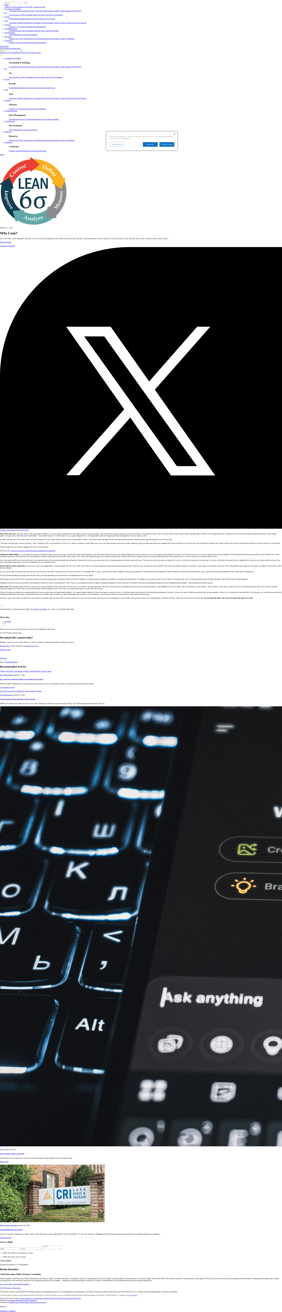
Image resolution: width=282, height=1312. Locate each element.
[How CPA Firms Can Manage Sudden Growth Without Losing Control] (25, 671)
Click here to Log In (31, 646)
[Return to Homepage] (10, 1288)
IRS (23, 15)
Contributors (70, 39)
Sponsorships (41, 43)
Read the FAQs (5, 650)
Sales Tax (37, 15)
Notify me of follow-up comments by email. (18, 1253)
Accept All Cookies (166, 144)
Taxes (11, 15)
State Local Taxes (47, 15)
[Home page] (10, 48)
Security (77, 23)
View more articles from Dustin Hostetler (15, 1284)
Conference (8, 41)
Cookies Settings (117, 144)
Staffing (56, 31)
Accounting (13, 11)
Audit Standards (66, 11)
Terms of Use (62, 1298)
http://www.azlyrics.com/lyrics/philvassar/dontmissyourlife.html (33, 551)
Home (6, 5)
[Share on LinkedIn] (7, 246)
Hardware (70, 23)
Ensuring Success (15, 43)
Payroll (6, 17)
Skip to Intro (4, 46)
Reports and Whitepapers (37, 39)
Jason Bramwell (5, 1238)
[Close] (174, 133)
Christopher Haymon (7, 687)
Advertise (46, 1298)
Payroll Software (40, 19)
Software (83, 23)
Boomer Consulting (40, 609)
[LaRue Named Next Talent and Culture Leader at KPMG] (21, 691)
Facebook (3, 1311)
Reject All (150, 144)
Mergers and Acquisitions (44, 31)
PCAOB (75, 11)
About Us (8, 7)
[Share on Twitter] (141, 528)
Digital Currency (61, 23)
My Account (34, 7)
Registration (25, 43)
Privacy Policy (133, 1295)
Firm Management (10, 29)
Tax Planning (58, 15)
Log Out (42, 7)
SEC (80, 11)
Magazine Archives (23, 1300)
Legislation (29, 15)
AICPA (25, 31)
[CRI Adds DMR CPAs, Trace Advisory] (52, 1222)
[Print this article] (22, 530)
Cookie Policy (72, 1298)
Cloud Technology (48, 23)
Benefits (17, 19)
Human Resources (27, 19)
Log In (14, 7)
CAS (18, 27)
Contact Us (29, 1298)
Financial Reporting (28, 11)
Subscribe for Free (23, 7)
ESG (19, 11)
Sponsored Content (59, 39)
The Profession (9, 33)
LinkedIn (12, 1311)
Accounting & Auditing (12, 9)
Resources (8, 37)
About (22, 1298)
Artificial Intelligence (24, 23)
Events (25, 39)
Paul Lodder (4, 1162)
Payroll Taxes (50, 19)
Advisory (7, 25)
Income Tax (17, 15)
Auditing (57, 11)
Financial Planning (26, 27)
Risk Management (39, 27)
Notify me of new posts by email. (14, 1257)
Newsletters (11, 1300)
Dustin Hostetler (5, 242)
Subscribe (3, 658)
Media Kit (53, 1298)
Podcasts (49, 39)
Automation (36, 23)
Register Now (5, 646)
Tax (5, 13)
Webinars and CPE (15, 39)
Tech (6, 21)
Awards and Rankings (29, 35)
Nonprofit (39, 11)
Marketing (31, 31)
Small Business (48, 11)
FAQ (79, 1298)
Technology (13, 23)
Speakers (33, 43)
